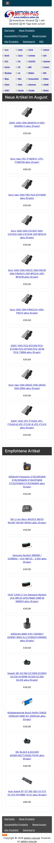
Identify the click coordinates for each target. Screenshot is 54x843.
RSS (41, 41)
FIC (19, 61)
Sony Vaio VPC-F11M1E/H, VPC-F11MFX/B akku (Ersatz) (27, 160)
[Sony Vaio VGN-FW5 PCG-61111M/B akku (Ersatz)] (27, 184)
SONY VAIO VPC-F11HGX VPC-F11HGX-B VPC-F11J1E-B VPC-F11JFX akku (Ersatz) (27, 424)
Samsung (32, 85)
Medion (31, 73)
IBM (29, 67)
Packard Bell (33, 79)
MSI (44, 73)
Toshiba (31, 90)
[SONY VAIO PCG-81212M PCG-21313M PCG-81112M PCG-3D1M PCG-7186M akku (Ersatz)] (27, 335)
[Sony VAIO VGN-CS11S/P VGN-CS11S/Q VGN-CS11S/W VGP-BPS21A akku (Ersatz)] (27, 220)
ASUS (30, 50)
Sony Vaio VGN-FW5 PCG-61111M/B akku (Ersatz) (27, 196)
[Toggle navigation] (7, 3)
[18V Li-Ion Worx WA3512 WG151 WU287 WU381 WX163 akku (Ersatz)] (27, 508)
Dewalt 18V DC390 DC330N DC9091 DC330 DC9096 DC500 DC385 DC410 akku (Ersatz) (27, 676)
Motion (46, 90)
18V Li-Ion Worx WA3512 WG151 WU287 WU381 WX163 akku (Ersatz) (27, 521)
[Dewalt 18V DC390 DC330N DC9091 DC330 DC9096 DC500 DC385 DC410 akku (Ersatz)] (27, 662)
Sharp (7, 85)
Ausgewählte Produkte (16, 36)
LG (19, 73)
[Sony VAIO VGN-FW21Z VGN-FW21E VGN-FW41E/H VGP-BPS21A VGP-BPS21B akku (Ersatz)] (27, 259)
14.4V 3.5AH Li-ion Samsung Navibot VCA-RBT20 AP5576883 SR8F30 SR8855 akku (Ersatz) (27, 598)
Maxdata (8, 73)
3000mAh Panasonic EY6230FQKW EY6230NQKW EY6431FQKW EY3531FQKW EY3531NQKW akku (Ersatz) (27, 481)
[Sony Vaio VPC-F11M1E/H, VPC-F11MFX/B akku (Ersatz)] (27, 148)
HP (19, 67)
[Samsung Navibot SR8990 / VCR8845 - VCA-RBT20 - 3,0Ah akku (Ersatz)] (27, 544)
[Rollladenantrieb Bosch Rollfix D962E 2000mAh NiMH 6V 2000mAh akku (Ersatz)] (27, 702)
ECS (6, 61)
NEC (20, 79)
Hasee (7, 67)
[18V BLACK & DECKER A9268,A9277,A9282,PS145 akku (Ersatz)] (27, 741)
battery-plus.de (32, 838)
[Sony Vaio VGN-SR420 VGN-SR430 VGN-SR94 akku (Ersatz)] (27, 374)
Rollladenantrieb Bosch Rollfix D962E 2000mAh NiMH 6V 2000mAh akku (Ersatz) (27, 716)
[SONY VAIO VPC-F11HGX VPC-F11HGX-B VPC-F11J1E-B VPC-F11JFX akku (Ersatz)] (27, 410)
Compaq (31, 56)
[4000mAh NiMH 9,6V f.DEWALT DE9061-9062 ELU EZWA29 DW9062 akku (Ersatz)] (27, 623)
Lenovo (46, 67)
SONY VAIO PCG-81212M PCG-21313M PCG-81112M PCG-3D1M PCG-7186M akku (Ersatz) (27, 349)
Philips (46, 79)
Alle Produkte (11, 41)
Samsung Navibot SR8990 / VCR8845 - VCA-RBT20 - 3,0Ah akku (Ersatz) (27, 558)
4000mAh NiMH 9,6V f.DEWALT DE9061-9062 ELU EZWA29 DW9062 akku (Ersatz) (27, 637)
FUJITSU (31, 61)
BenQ (7, 56)
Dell (44, 56)
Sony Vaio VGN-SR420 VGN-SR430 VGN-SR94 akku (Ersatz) (27, 387)
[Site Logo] (27, 14)
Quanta (21, 90)
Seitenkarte (29, 41)
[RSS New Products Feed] (4, 834)
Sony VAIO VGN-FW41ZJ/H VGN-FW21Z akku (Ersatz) (27, 311)
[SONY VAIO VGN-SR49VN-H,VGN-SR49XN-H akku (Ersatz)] (27, 112)
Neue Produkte (27, 30)
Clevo (20, 56)
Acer (7, 50)
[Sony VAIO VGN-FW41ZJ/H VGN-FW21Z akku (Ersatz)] (27, 299)
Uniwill (45, 85)
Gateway (46, 61)
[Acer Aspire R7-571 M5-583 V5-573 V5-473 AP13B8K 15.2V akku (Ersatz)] (27, 780)
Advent (46, 50)
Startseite (9, 30)
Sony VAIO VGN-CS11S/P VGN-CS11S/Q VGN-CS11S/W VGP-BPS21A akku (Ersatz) (27, 234)
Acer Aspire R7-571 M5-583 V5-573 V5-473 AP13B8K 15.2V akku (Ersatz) (27, 793)
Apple (20, 50)
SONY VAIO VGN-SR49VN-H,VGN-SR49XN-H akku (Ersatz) (27, 124)
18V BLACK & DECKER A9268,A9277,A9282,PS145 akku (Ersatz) (27, 755)
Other (20, 85)
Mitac (7, 79)
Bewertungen (39, 36)
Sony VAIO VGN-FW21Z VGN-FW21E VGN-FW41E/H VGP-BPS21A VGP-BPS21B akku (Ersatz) (27, 273)
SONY (7, 90)
